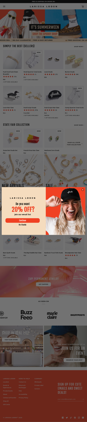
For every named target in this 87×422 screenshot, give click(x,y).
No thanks (22, 225)
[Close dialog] (83, 190)
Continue (22, 220)
